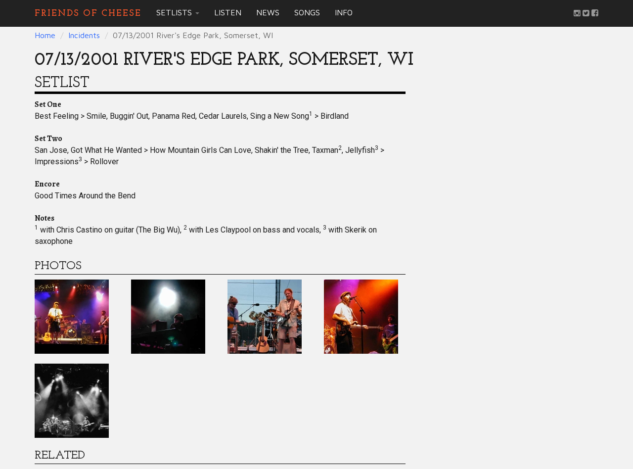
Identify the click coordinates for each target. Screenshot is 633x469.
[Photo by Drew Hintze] (361, 315)
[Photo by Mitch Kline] (72, 399)
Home (45, 35)
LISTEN (227, 12)
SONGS (307, 12)
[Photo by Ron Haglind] (72, 315)
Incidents (84, 35)
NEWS (267, 12)
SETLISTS (175, 12)
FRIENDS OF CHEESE (88, 12)
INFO (344, 12)
